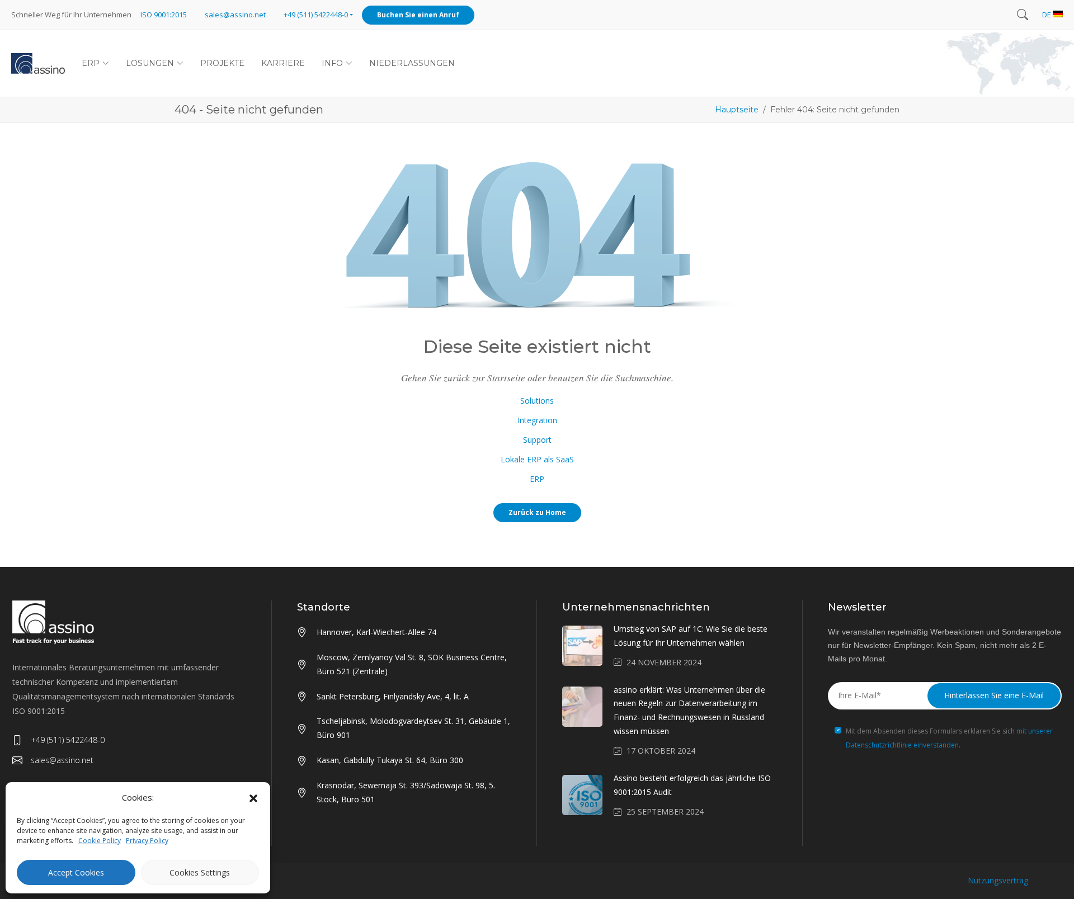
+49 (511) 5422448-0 (68, 740)
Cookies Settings (199, 872)
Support (537, 439)
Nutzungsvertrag (998, 880)
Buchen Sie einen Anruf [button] (418, 15)
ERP (537, 479)
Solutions (537, 400)
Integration (537, 420)
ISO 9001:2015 (163, 15)
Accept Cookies (76, 872)
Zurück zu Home (537, 512)
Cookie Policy (99, 840)
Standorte (323, 607)
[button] (253, 797)
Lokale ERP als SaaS (537, 459)
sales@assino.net (235, 15)
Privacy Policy (147, 840)
